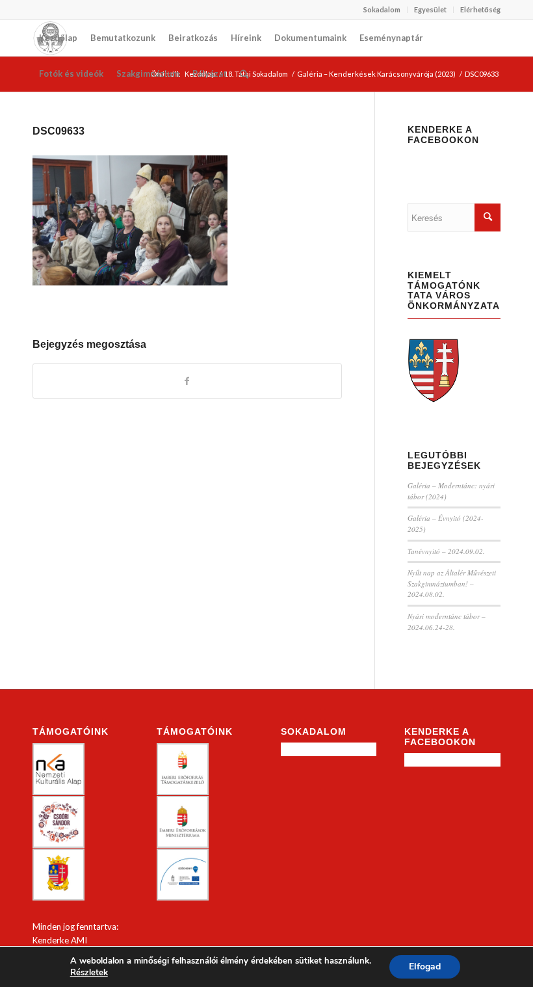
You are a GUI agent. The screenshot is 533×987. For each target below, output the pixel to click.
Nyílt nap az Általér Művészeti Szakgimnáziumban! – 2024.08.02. (452, 583)
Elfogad (425, 966)
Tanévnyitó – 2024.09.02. (446, 551)
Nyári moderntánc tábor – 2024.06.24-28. (447, 621)
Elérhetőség (480, 9)
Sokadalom (381, 9)
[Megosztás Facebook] (187, 381)
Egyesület (430, 9)
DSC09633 (58, 131)
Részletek (89, 973)
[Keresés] (244, 74)
